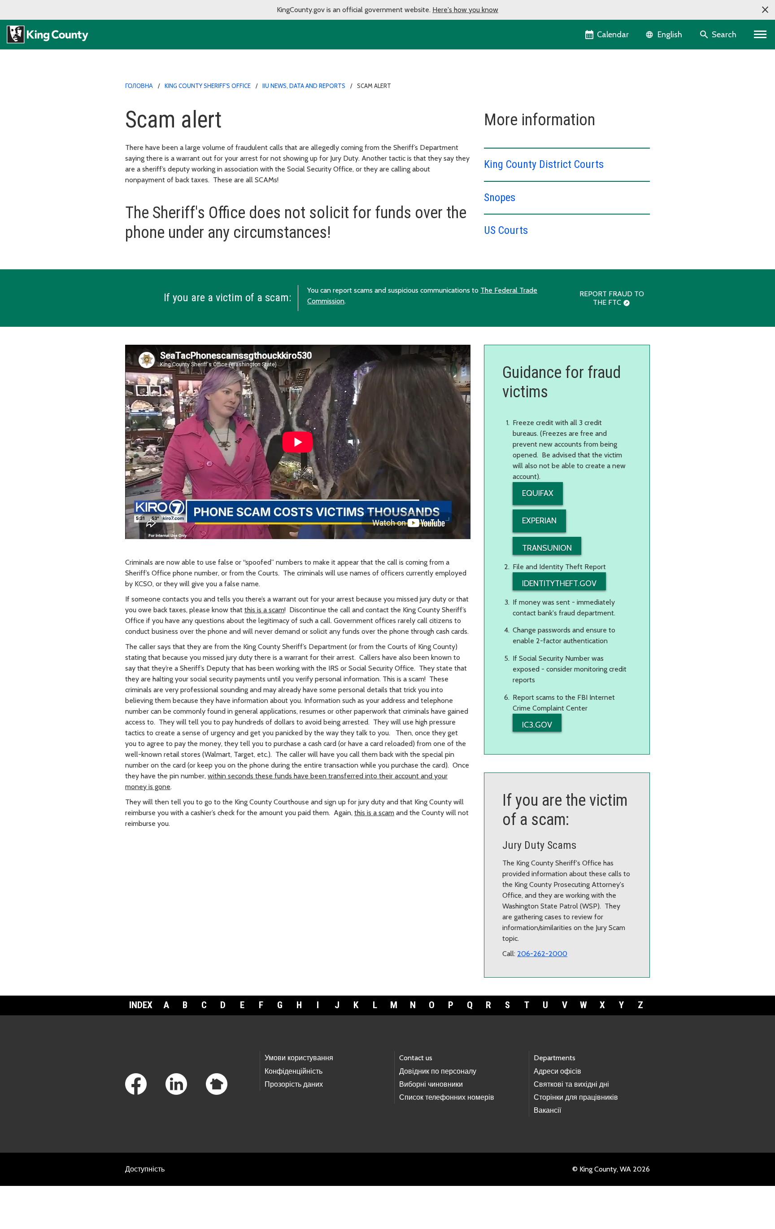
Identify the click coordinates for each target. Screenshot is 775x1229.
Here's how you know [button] (465, 9)
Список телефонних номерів (446, 1097)
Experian (539, 521)
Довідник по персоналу (437, 1071)
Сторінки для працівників (576, 1097)
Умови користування (299, 1057)
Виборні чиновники (431, 1084)
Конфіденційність (293, 1071)
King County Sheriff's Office (208, 85)
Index (140, 1005)
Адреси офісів (557, 1071)
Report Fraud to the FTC (611, 298)
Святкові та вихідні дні (571, 1084)
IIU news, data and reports (303, 85)
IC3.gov (537, 725)
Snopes (499, 197)
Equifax (537, 493)
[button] (765, 10)
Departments (554, 1057)
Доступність (145, 1169)
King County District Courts (544, 164)
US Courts (506, 230)
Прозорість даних (294, 1084)
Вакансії (547, 1110)
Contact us (415, 1057)
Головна (139, 85)
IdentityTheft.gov (559, 583)
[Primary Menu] (760, 34)
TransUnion (547, 548)
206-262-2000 (542, 953)
